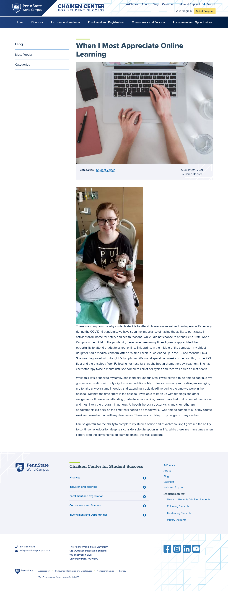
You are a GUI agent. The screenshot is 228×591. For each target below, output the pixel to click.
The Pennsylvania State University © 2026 (58, 577)
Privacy (122, 571)
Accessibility (44, 571)
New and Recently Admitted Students (188, 499)
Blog (156, 4)
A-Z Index (132, 4)
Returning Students (178, 506)
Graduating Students (179, 513)
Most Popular (24, 54)
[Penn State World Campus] (32, 467)
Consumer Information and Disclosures (73, 571)
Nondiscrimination (106, 571)
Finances (37, 22)
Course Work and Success (148, 22)
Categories (22, 64)
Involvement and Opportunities (192, 22)
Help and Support (188, 4)
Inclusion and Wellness (65, 22)
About (145, 4)
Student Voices (105, 170)
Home (19, 22)
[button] (209, 4)
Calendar (168, 4)
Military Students (176, 520)
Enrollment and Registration (106, 22)
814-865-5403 (27, 547)
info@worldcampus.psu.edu (35, 550)
